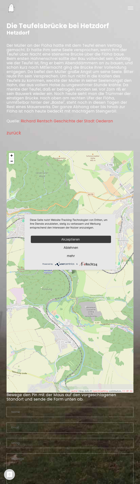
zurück (14, 133)
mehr (71, 256)
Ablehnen (71, 247)
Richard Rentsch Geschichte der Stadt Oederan (67, 121)
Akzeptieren (71, 239)
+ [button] (11, 155)
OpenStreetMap (100, 391)
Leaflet (74, 391)
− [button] (11, 161)
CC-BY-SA (127, 391)
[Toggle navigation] (130, 8)
